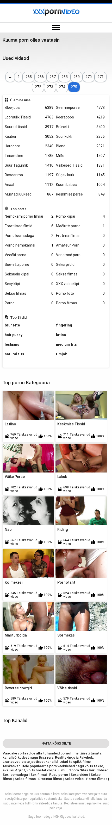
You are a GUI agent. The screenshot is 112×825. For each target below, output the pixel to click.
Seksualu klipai (29, 274)
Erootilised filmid (29, 226)
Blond (80, 146)
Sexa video (80, 774)
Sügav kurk (80, 175)
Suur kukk (80, 136)
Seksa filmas (80, 274)
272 (38, 87)
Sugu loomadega (40, 816)
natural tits (14, 354)
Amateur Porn (80, 245)
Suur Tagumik (29, 165)
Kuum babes (80, 184)
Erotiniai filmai (80, 236)
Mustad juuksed (29, 194)
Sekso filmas (29, 293)
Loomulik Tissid (29, 117)
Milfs (80, 156)
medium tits (66, 344)
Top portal (19, 209)
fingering (64, 325)
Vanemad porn (80, 255)
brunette (12, 325)
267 (52, 77)
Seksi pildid (80, 264)
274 (62, 87)
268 (64, 77)
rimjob (61, 354)
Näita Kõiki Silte (56, 743)
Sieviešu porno (29, 264)
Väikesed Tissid (80, 165)
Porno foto (80, 293)
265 (29, 77)
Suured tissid (29, 127)
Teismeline (29, 156)
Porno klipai (80, 216)
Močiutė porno (80, 226)
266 (41, 77)
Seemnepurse (80, 107)
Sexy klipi (29, 284)
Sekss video (74, 779)
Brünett (80, 127)
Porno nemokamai (29, 245)
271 (100, 77)
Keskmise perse (80, 194)
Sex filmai (38, 774)
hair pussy (13, 335)
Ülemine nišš (20, 100)
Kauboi (29, 136)
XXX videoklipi (80, 284)
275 (74, 87)
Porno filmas (80, 303)
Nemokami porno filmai (29, 216)
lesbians (12, 344)
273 (50, 87)
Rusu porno (58, 774)
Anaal (29, 184)
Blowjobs (29, 107)
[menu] (56, 28)
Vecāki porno (29, 255)
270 (88, 77)
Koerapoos (80, 117)
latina (61, 335)
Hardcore (29, 146)
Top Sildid (18, 317)
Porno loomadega (29, 236)
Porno (29, 303)
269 (76, 77)
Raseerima (29, 175)
